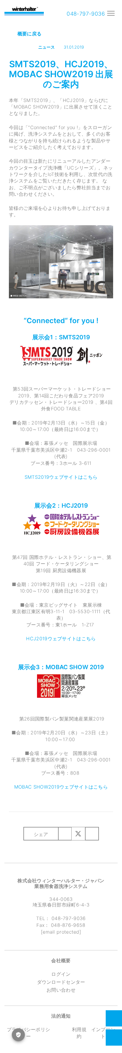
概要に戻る (28, 34)
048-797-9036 (85, 14)
